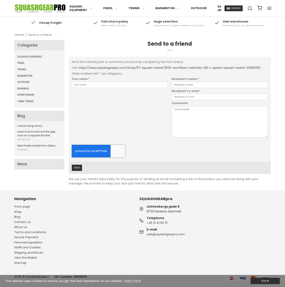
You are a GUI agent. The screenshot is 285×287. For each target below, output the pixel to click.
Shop (17, 212)
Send (77, 167)
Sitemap (20, 263)
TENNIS (134, 8)
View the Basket (25, 258)
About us (20, 227)
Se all (219, 8)
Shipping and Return (28, 253)
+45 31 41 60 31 (157, 223)
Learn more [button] (132, 281)
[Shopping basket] (259, 8)
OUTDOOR (199, 8)
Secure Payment (26, 237)
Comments (180, 103)
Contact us (22, 222)
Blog (17, 217)
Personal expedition (28, 242)
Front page (22, 206)
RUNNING (23, 88)
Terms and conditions (30, 232)
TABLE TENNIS (25, 101)
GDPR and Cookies (27, 247)
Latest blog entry (29, 125)
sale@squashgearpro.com (166, 234)
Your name (81, 78)
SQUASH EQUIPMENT (78, 8)
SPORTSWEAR (25, 95)
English (236, 8)
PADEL (108, 8)
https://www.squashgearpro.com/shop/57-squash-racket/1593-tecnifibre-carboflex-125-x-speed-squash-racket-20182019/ (169, 68)
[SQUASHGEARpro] (40, 8)
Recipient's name (185, 78)
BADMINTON (165, 8)
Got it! (265, 281)
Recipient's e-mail (186, 91)
